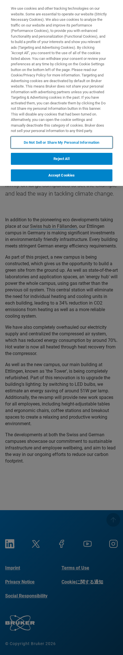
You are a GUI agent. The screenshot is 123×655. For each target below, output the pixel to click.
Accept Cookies (61, 175)
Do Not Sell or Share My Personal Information (62, 142)
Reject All (61, 159)
